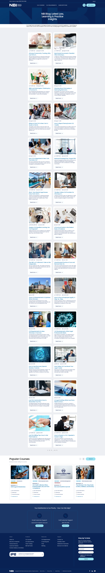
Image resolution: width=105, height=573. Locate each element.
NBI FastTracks (29, 545)
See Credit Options (15, 490)
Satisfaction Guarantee (62, 543)
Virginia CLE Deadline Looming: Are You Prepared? (39, 228)
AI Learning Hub (45, 541)
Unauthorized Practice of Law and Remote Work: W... (64, 263)
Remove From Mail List (62, 545)
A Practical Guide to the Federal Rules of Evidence (64, 228)
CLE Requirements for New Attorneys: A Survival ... (37, 332)
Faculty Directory (13, 543)
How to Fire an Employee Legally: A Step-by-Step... (64, 298)
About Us (11, 539)
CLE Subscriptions (29, 541)
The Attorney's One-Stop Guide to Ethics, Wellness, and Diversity (85, 485)
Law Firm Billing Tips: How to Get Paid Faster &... (38, 436)
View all (90, 459)
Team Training (28, 543)
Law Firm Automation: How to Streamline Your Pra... (38, 401)
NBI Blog (43, 545)
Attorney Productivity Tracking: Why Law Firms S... (40, 54)
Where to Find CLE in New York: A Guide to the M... (38, 124)
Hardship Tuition (61, 541)
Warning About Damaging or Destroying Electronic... (63, 89)
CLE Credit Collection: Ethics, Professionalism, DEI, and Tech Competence (41, 486)
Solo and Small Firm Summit (62, 487)
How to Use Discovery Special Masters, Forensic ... (38, 367)
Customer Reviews (13, 545)
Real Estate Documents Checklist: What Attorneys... (64, 54)
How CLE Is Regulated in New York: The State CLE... (39, 159)
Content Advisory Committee (16, 548)
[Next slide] (83, 459)
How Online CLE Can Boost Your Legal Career (63, 367)
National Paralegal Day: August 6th (65, 158)
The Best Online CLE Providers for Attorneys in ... (64, 193)
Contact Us (60, 539)
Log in (94, 1)
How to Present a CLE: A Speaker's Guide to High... (64, 436)
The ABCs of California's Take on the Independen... (40, 263)
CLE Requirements (45, 539)
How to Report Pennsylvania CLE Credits (64, 124)
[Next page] (57, 450)
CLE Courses (28, 539)
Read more (33, 63)
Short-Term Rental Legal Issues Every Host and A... (38, 193)
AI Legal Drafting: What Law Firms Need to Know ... (64, 401)
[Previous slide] (80, 459)
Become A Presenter (14, 541)
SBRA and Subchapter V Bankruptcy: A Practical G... (40, 89)
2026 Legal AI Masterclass (18, 487)
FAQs (42, 543)
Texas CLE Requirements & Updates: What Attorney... (40, 298)
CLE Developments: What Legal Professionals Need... (63, 332)
